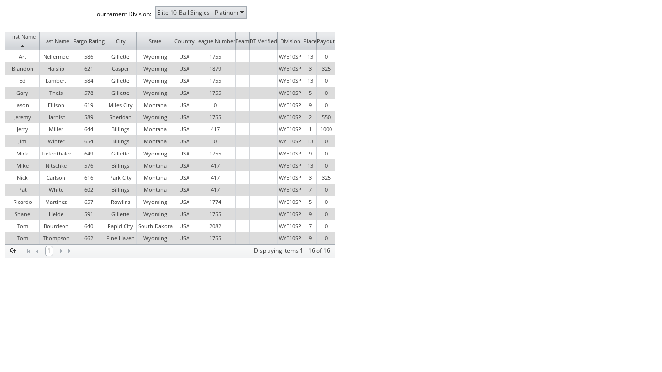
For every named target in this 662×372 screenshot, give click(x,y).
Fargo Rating (89, 41)
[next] (61, 251)
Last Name (56, 41)
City (121, 41)
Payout (326, 41)
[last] (69, 251)
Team (242, 41)
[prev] (37, 251)
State (155, 41)
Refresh (12, 251)
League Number (215, 41)
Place (309, 41)
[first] (28, 251)
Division (290, 41)
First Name (22, 36)
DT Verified (263, 41)
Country (184, 41)
